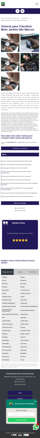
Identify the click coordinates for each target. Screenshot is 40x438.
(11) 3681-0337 (11, 142)
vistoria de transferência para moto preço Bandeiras (16, 180)
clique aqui (21, 142)
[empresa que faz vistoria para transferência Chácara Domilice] (10, 62)
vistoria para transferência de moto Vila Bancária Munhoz (18, 196)
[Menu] (37, 4)
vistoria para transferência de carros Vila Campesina (16, 176)
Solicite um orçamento (20, 148)
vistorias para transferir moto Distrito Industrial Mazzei (16, 164)
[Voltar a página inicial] (3, 4)
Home (20, 393)
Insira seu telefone (21, 410)
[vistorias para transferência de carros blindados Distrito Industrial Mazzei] (30, 43)
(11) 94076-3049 (20, 210)
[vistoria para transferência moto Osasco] (30, 62)
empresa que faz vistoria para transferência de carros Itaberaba (19, 193)
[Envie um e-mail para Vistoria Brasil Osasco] (22, 11)
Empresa (20, 398)
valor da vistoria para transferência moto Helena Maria (17, 161)
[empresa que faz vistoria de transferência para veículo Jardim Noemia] (10, 43)
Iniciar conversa (21, 420)
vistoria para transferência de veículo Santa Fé (15, 168)
